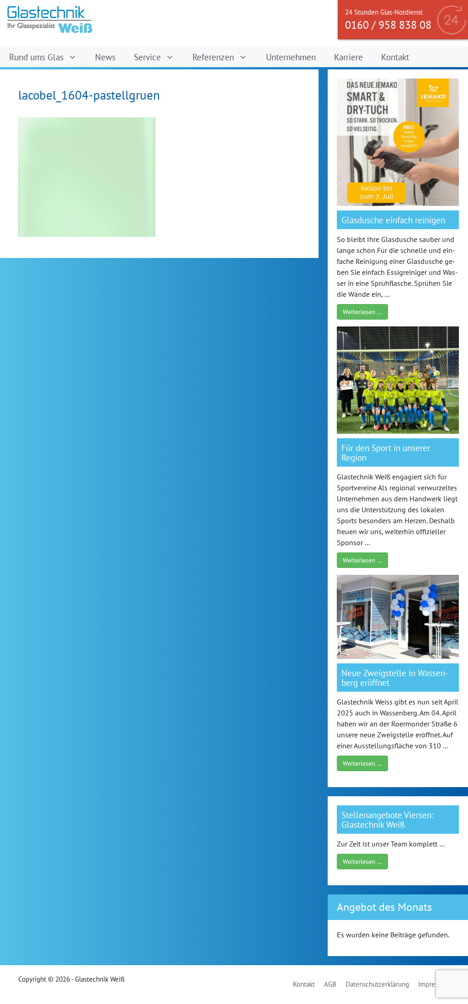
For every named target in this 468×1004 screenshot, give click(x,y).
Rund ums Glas (36, 57)
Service (147, 57)
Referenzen (213, 57)
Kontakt (395, 57)
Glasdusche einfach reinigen (393, 220)
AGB (330, 984)
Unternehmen (291, 57)
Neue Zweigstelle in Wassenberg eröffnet (394, 677)
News (105, 57)
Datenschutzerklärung (377, 984)
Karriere (348, 57)
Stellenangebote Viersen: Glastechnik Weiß (387, 819)
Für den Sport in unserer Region (385, 452)
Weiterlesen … (362, 312)
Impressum (434, 984)
